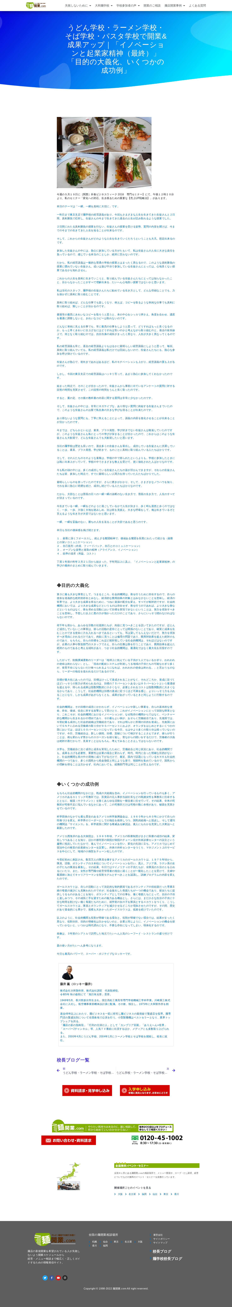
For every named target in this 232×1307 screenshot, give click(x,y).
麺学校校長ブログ (167, 1259)
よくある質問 (197, 5)
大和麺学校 (102, 5)
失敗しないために (76, 5)
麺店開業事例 (173, 5)
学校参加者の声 (126, 5)
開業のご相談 (152, 5)
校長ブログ (162, 1251)
